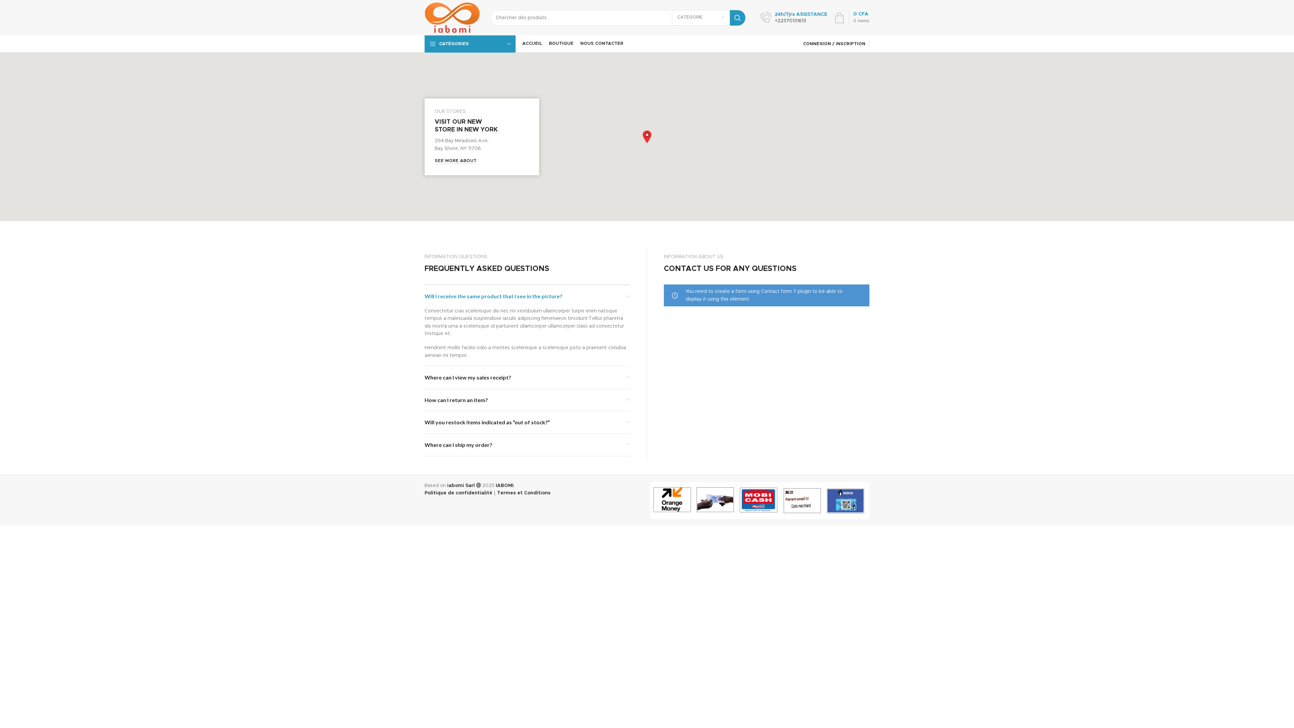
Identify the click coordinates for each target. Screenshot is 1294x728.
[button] (647, 137)
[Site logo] (452, 17)
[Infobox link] (794, 18)
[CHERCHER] (737, 18)
